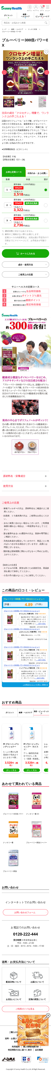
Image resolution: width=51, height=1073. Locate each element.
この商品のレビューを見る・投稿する (35, 685)
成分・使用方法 (25, 264)
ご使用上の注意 (25, 274)
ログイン (29, 10)
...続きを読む (41, 624)
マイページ (36, 10)
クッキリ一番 (8, 842)
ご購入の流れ (15, 1032)
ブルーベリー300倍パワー (13, 814)
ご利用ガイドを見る (24, 1008)
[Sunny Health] (13, 8)
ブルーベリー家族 (10, 871)
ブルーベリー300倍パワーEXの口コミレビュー (22, 611)
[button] (4, 72)
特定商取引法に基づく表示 (20, 1049)
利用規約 (16, 1046)
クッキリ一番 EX (32, 814)
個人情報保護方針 (31, 1046)
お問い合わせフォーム (24, 912)
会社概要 (39, 1049)
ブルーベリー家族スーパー (36, 842)
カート (42, 10)
